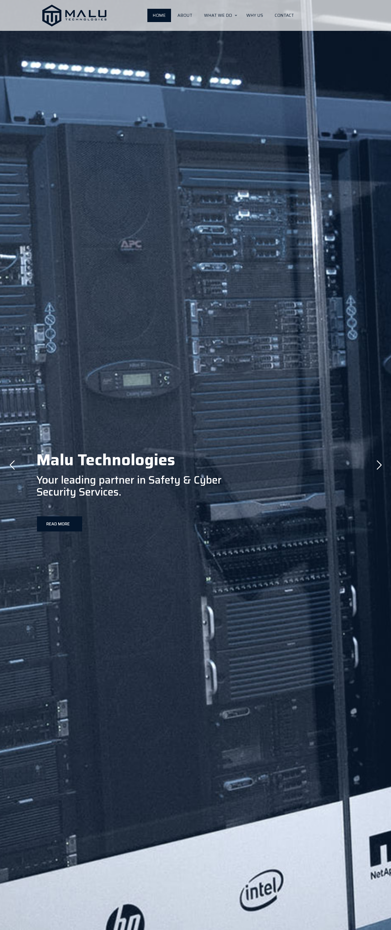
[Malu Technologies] (74, 15)
